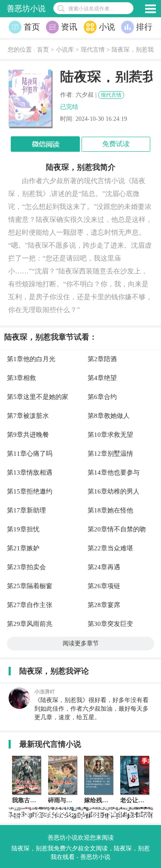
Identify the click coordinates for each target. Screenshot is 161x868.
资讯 (69, 26)
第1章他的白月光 (31, 359)
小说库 (65, 49)
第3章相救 (21, 377)
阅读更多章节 (81, 643)
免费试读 (116, 143)
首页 (32, 26)
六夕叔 (85, 95)
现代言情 (93, 49)
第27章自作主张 (29, 604)
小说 (107, 26)
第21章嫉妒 (23, 548)
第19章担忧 (23, 529)
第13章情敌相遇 (29, 472)
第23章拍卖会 (26, 567)
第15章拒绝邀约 (29, 491)
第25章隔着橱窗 (29, 586)
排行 (144, 26)
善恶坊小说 (26, 8)
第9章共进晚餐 (28, 434)
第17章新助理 (26, 510)
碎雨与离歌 (63, 800)
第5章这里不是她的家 (37, 396)
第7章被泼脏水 (28, 415)
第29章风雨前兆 (29, 623)
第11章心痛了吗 (29, 453)
